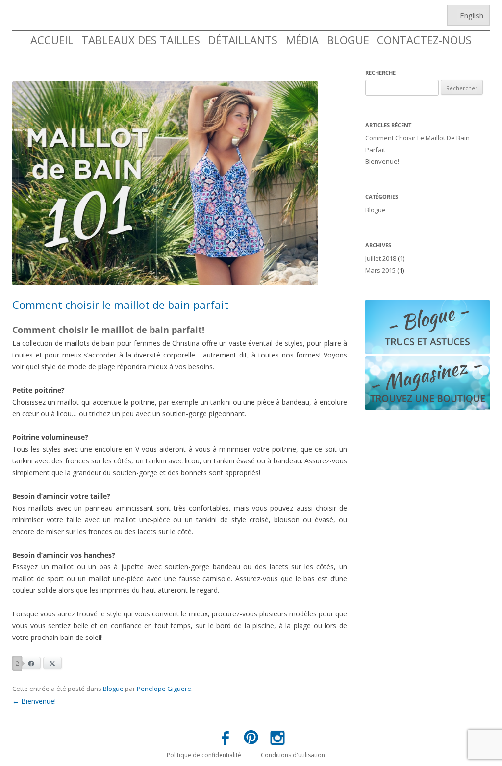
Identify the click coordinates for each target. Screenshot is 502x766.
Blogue (113, 688)
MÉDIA (302, 39)
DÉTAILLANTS (242, 39)
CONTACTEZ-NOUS (424, 39)
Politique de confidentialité (204, 755)
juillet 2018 (380, 258)
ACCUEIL (52, 39)
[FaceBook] (225, 740)
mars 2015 (380, 270)
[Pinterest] (251, 739)
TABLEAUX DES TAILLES (140, 39)
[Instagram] (277, 739)
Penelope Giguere (164, 688)
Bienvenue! (34, 701)
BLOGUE (348, 39)
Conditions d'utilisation (293, 755)
